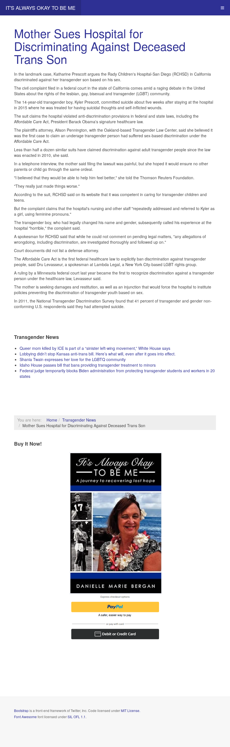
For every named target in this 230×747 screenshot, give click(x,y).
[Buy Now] (115, 522)
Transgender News (79, 420)
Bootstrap (21, 710)
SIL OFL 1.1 (77, 716)
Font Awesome (25, 716)
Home (52, 420)
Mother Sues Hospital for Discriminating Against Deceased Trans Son (99, 46)
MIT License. (130, 710)
